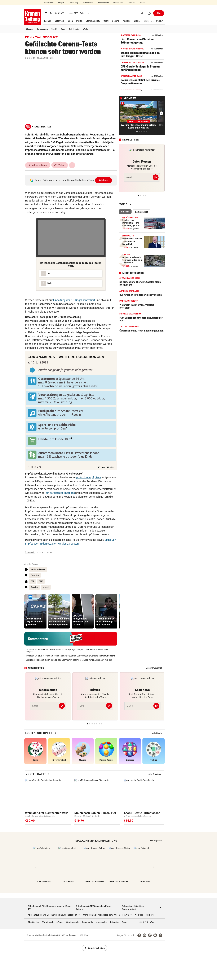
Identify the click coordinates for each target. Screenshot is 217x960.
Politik (79, 21)
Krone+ (47, 21)
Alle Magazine (155, 841)
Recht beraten (74, 29)
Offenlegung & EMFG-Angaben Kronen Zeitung (94, 907)
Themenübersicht (106, 656)
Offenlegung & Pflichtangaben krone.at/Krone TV (49, 907)
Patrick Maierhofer (38, 569)
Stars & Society (93, 21)
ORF (32, 581)
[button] (151, 21)
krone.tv (159, 21)
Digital (137, 21)
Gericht (54, 29)
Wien (70, 21)
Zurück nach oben (94, 948)
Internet (46, 587)
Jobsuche (131, 3)
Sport (105, 21)
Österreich (60, 21)
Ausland (126, 21)
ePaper (61, 3)
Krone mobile (103, 3)
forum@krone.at (96, 660)
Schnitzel (34, 587)
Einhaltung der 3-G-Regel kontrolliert (74, 300)
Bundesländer (42, 29)
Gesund (115, 21)
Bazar (142, 3)
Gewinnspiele (88, 3)
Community (73, 3)
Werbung (139, 915)
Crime (63, 29)
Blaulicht (29, 29)
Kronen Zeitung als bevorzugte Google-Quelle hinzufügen (71, 180)
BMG (41, 581)
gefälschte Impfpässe (88, 477)
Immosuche (118, 3)
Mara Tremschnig (43, 127)
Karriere (150, 915)
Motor (146, 21)
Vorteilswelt (49, 3)
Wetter (85, 29)
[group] (35, 611)
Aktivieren (103, 180)
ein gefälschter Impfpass (60, 492)
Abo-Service (33, 922)
